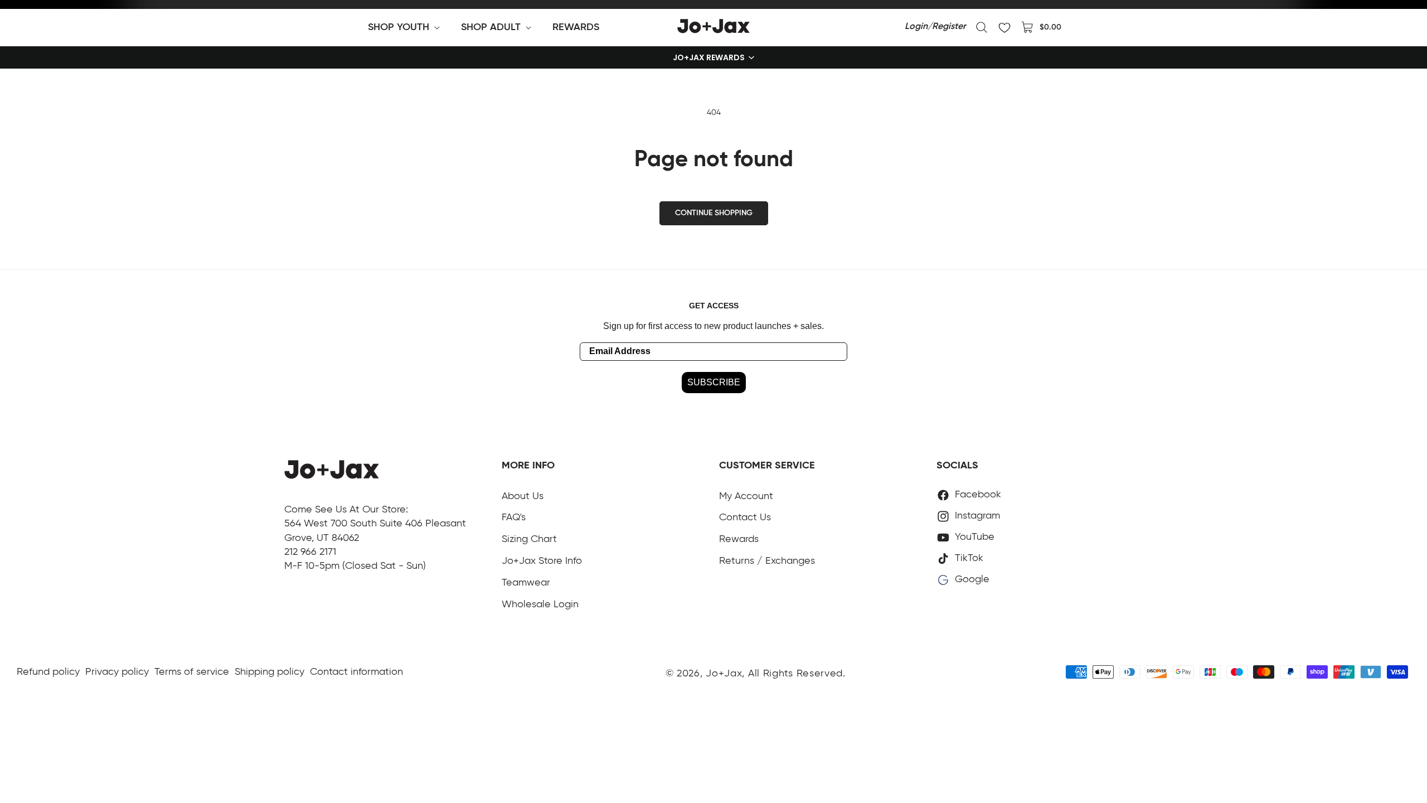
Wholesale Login (540, 604)
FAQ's (514, 517)
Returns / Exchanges (767, 561)
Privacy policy (117, 672)
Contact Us (745, 517)
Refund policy (48, 672)
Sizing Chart (529, 539)
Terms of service (191, 672)
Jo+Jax (724, 674)
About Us (522, 496)
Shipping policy (269, 672)
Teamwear (526, 583)
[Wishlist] (1004, 27)
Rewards (739, 539)
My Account (746, 496)
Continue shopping (714, 213)
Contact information (356, 672)
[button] (406, 27)
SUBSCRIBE (713, 382)
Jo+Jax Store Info (542, 561)
